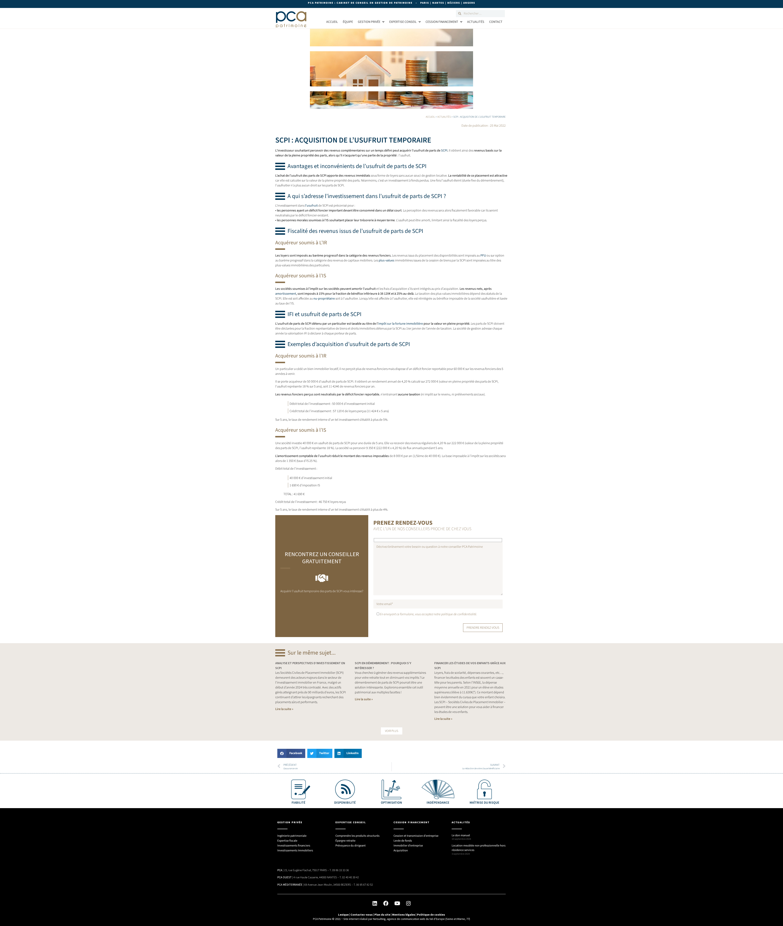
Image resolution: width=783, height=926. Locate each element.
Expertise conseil (403, 22)
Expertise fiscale (287, 841)
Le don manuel (461, 835)
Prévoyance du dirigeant (350, 845)
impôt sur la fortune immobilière (400, 323)
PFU (483, 255)
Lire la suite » (284, 709)
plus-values (386, 260)
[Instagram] (408, 903)
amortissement (285, 293)
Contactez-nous (362, 914)
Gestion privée (369, 22)
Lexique (343, 914)
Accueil (332, 22)
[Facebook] (386, 903)
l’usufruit (311, 205)
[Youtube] (397, 903)
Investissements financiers (293, 845)
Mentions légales (403, 914)
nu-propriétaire (324, 298)
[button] (391, 731)
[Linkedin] (375, 903)
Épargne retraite (345, 841)
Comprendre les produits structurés (357, 836)
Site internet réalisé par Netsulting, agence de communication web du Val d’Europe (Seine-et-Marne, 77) (406, 919)
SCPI (444, 150)
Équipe (348, 22)
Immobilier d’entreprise (408, 845)
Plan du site (382, 914)
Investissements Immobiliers (295, 850)
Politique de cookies (431, 914)
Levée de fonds (403, 841)
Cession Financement (442, 22)
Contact (495, 22)
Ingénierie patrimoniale (291, 836)
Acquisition (401, 850)
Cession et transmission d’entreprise (416, 836)
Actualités (475, 22)
